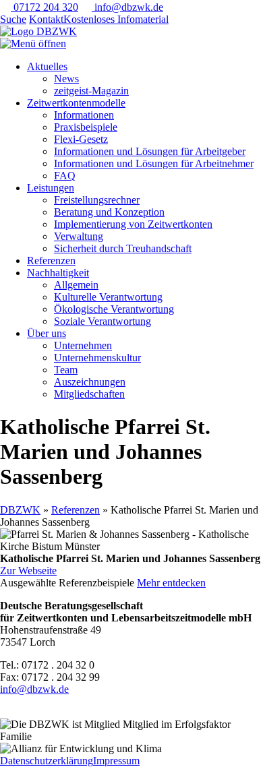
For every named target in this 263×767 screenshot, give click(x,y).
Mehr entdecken (171, 582)
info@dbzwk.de (127, 7)
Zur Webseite (28, 570)
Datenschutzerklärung (46, 760)
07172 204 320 (44, 7)
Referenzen (75, 510)
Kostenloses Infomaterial (116, 19)
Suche (13, 19)
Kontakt (46, 19)
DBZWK (20, 510)
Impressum (116, 760)
